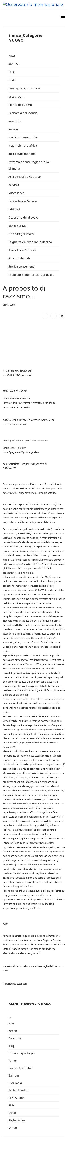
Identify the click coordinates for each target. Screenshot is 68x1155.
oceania (13, 185)
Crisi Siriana (16, 1098)
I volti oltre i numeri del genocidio (31, 275)
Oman (12, 1128)
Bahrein (13, 1075)
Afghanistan (16, 1120)
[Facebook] (45, 316)
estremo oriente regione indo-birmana (29, 165)
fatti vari (14, 209)
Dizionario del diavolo (23, 217)
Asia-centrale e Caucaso (24, 177)
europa (13, 129)
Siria (11, 1105)
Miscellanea (16, 193)
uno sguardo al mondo (24, 88)
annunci (13, 64)
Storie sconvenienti (21, 266)
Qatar (12, 1113)
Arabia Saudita (18, 1090)
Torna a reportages (21, 1053)
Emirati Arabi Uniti (20, 1068)
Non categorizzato (21, 234)
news (12, 56)
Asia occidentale (19, 258)
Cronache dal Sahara (22, 201)
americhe (14, 121)
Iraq (11, 1046)
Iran (11, 1023)
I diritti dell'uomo (20, 105)
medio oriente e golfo (23, 137)
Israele (13, 1031)
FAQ (11, 72)
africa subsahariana (22, 154)
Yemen (13, 1061)
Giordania (15, 1083)
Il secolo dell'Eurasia (22, 250)
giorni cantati (17, 226)
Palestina (14, 1038)
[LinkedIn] (53, 316)
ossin (12, 80)
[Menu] (63, 16)
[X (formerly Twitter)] (62, 316)
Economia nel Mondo (23, 113)
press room (16, 97)
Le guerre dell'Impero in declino (30, 242)
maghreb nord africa (22, 146)
